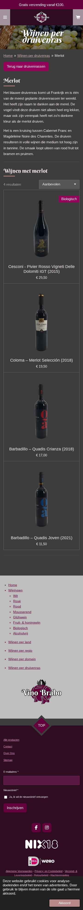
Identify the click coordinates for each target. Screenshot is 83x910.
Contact (7, 746)
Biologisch (20, 628)
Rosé (17, 601)
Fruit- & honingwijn (26, 622)
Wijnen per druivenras (33, 56)
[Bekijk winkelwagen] (78, 17)
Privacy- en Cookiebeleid (48, 871)
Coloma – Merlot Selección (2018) (41, 360)
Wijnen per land (19, 642)
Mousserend (22, 612)
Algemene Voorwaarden (19, 871)
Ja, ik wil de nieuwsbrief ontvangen (28, 796)
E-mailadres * (10, 771)
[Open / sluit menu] (5, 17)
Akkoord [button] (65, 903)
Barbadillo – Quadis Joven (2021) (41, 538)
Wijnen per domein (22, 659)
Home (8, 56)
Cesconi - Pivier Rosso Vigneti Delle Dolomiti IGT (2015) (41, 269)
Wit (15, 596)
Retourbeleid (41, 875)
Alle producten (11, 739)
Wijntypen (15, 590)
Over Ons (9, 753)
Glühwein (20, 617)
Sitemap (7, 760)
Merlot (59, 56)
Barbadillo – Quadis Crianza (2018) (41, 449)
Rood (17, 606)
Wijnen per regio (20, 650)
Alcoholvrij (20, 633)
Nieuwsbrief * (10, 790)
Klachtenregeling (59, 875)
